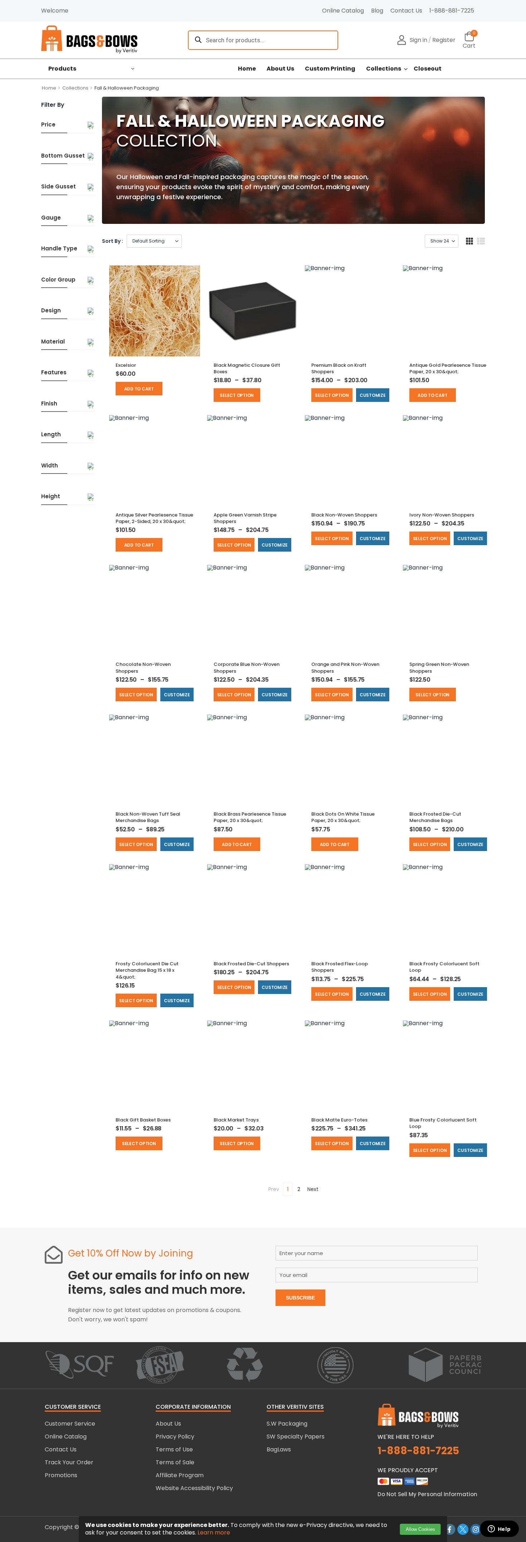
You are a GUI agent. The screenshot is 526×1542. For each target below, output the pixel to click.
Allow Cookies (420, 1529)
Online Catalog (343, 10)
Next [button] (312, 1189)
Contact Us (406, 10)
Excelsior (126, 365)
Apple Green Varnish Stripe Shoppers (245, 518)
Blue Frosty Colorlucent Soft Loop (443, 1123)
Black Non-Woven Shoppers (344, 514)
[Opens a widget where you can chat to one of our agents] (499, 1529)
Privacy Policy (175, 1436)
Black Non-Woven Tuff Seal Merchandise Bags (148, 817)
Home (247, 69)
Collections (383, 68)
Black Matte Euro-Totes (339, 1119)
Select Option (237, 395)
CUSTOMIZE (373, 395)
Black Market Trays (236, 1119)
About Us (280, 69)
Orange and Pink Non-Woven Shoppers (345, 667)
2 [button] (298, 1189)
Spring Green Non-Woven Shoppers (439, 667)
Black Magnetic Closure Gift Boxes (247, 368)
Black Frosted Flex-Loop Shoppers (339, 967)
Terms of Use (174, 1449)
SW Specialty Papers (296, 1436)
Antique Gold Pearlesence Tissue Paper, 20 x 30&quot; (447, 368)
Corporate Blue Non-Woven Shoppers (246, 667)
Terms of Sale (175, 1462)
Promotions (61, 1475)
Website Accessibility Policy (194, 1488)
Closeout (428, 69)
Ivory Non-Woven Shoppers (441, 514)
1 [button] (287, 1189)
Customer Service (70, 1423)
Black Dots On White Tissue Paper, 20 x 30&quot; (343, 817)
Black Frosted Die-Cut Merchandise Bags (435, 817)
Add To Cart (139, 389)
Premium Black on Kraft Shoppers (338, 368)
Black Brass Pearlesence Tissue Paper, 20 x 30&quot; (250, 817)
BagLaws (279, 1449)
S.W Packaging (287, 1423)
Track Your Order (69, 1462)
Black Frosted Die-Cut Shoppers (251, 963)
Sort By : (112, 241)
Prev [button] (273, 1189)
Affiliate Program (180, 1475)
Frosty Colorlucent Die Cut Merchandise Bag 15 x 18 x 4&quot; (147, 970)
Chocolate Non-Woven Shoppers (143, 667)
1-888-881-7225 (451, 10)
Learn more (214, 1532)
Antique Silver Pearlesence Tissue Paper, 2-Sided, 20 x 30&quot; (154, 518)
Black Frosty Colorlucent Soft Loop (444, 967)
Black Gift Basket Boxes (143, 1119)
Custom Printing (330, 69)
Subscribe (300, 1298)
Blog (377, 10)
